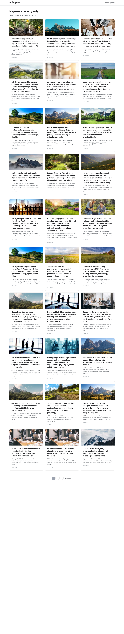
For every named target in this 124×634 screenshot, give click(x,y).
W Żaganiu (14, 2)
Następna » (68, 478)
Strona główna (110, 3)
